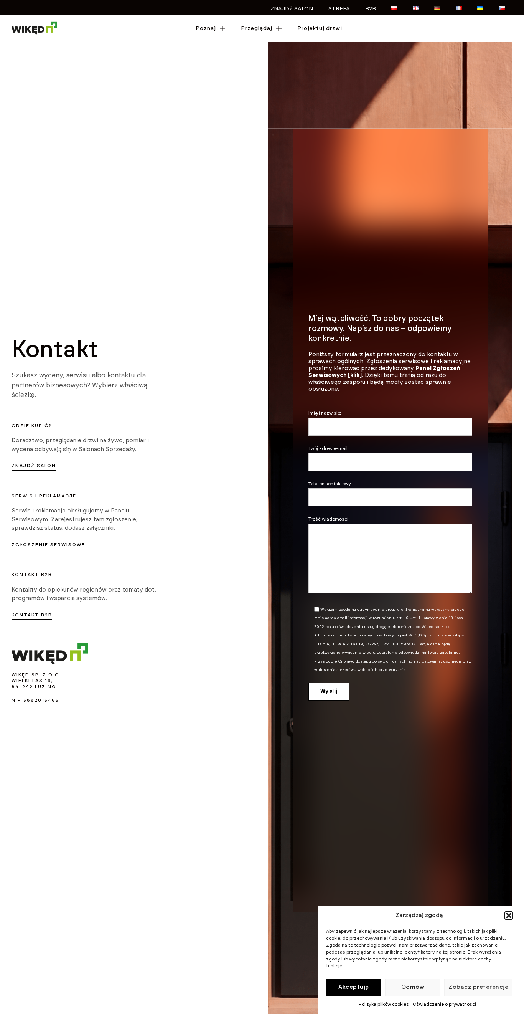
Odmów (413, 987)
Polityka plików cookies (384, 1004)
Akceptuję (353, 987)
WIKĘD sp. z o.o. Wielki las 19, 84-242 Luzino (36, 681)
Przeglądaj (256, 28)
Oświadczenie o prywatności (444, 1004)
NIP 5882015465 (35, 700)
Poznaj (206, 28)
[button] (508, 915)
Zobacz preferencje (478, 987)
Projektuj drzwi (319, 28)
